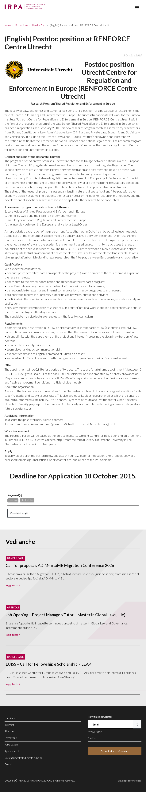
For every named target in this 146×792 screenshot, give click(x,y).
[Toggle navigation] (137, 7)
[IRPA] (26, 5)
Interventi (9, 724)
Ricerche (9, 731)
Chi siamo (10, 718)
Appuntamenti (12, 751)
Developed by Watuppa (129, 780)
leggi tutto (12, 585)
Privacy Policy (95, 731)
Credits (92, 738)
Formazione (11, 737)
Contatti (9, 764)
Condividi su (17, 513)
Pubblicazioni (11, 744)
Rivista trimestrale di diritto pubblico (23, 757)
